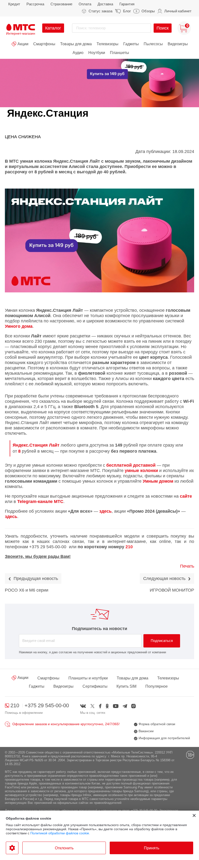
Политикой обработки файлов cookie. (60, 833)
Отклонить (64, 848)
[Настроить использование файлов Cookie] (12, 848)
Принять (151, 848)
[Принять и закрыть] (194, 815)
